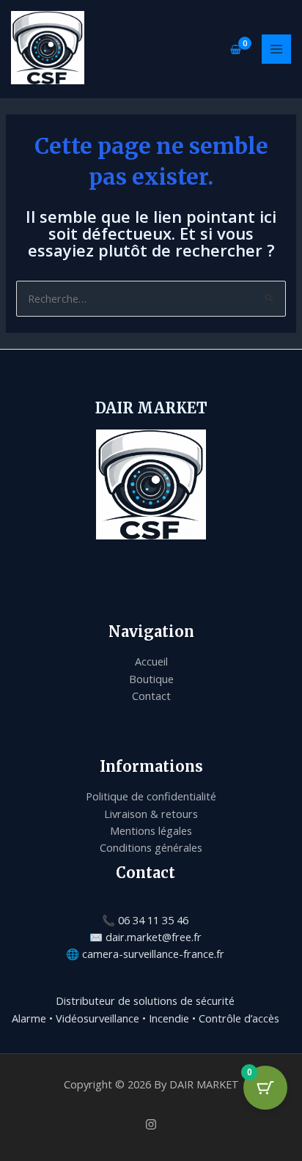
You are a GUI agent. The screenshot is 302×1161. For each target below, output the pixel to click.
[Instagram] (151, 1124)
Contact (151, 695)
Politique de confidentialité (151, 796)
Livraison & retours (151, 813)
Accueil (151, 661)
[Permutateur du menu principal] (276, 49)
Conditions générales (151, 847)
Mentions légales (151, 830)
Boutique (151, 678)
